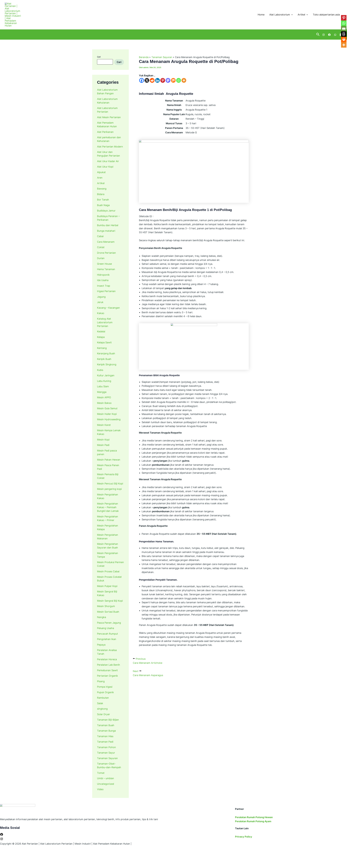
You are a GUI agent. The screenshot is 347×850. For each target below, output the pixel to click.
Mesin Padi (103, 445)
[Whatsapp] (178, 80)
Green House (104, 263)
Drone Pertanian (106, 252)
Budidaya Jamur (106, 210)
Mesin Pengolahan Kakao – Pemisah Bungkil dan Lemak (108, 507)
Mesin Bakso (104, 403)
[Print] (343, 39)
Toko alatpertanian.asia (326, 14)
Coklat (101, 247)
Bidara (100, 194)
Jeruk (100, 302)
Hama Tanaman (106, 269)
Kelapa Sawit (104, 342)
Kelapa (101, 337)
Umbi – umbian (105, 778)
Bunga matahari (106, 230)
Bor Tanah (103, 199)
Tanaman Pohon (106, 747)
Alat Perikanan (105, 131)
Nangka (101, 617)
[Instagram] (323, 35)
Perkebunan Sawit (107, 670)
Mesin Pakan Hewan (108, 459)
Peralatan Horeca (107, 659)
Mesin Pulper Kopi (107, 586)
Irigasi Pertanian (106, 291)
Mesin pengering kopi (109, 489)
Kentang (102, 348)
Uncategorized (105, 783)
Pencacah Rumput (107, 633)
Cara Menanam (106, 241)
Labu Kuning (104, 381)
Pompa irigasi (104, 686)
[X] (146, 80)
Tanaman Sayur (106, 752)
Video (100, 789)
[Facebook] (329, 35)
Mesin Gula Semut (107, 408)
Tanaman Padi (105, 741)
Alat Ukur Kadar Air (108, 161)
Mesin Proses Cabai (108, 571)
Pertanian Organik (107, 675)
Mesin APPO (104, 397)
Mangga (101, 392)
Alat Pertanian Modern (110, 146)
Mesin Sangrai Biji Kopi (110, 600)
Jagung (101, 296)
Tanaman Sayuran (107, 758)
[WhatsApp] (335, 35)
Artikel (301, 14)
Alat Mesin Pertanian (109, 117)
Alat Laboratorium (279, 14)
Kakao (100, 313)
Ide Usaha (102, 280)
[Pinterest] (162, 80)
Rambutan (103, 697)
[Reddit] (152, 80)
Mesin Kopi (103, 439)
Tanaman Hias (105, 736)
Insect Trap (103, 285)
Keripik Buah (104, 359)
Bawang (101, 188)
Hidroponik (103, 274)
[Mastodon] (168, 80)
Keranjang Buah (106, 353)
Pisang (101, 681)
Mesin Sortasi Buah (108, 611)
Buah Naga (103, 205)
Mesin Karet (104, 425)
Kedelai (101, 331)
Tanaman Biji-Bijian (108, 719)
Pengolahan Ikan (106, 639)
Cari (99, 57)
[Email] (343, 28)
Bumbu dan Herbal (107, 225)
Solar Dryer (103, 714)
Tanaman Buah (105, 725)
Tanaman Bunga (106, 730)
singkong (102, 708)
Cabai (100, 236)
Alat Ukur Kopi (105, 166)
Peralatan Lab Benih (108, 664)
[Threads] (343, 34)
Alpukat (101, 172)
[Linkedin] (157, 80)
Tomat (101, 772)
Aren (99, 177)
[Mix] (173, 80)
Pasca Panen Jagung (109, 622)
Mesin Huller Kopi (107, 414)
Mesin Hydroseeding (109, 419)
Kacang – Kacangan (108, 307)
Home (261, 14)
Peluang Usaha (105, 628)
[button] (291, 15)
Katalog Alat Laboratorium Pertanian (105, 322)
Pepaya (101, 644)
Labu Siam (103, 386)
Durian (101, 258)
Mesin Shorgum (106, 606)
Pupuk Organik (105, 692)
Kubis (100, 370)
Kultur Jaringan (105, 375)
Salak (100, 703)
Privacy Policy (243, 836)
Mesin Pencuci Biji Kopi (110, 483)
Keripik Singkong (106, 364)
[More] (183, 80)
